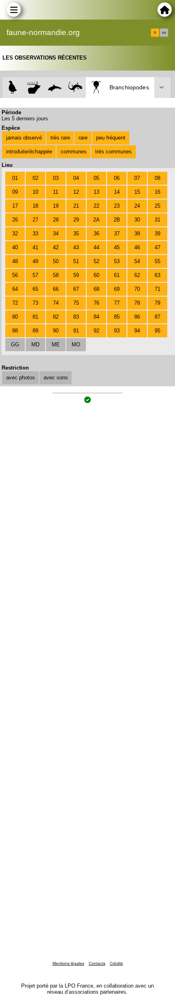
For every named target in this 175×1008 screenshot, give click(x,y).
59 (76, 275)
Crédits (116, 963)
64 (15, 289)
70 (137, 289)
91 (76, 331)
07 (137, 178)
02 (35, 178)
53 (117, 261)
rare (83, 138)
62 (137, 275)
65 (35, 289)
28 (56, 220)
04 (76, 178)
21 (76, 206)
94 (137, 331)
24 (137, 206)
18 (35, 206)
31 (157, 220)
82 (56, 317)
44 (96, 247)
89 (35, 331)
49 (35, 261)
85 (117, 317)
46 (137, 247)
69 (117, 289)
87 (157, 317)
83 (76, 317)
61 (117, 275)
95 (157, 331)
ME (56, 344)
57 (35, 275)
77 (117, 303)
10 (35, 192)
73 (35, 303)
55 (157, 261)
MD (35, 344)
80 (15, 317)
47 (157, 247)
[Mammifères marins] (54, 87)
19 (56, 206)
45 (117, 247)
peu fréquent (110, 138)
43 (76, 247)
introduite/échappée (29, 151)
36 (96, 233)
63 (157, 275)
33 (35, 233)
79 (157, 303)
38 (137, 233)
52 (96, 261)
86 (137, 317)
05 (96, 178)
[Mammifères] (34, 87)
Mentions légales (68, 963)
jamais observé (24, 138)
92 (96, 331)
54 (137, 261)
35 (76, 233)
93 (117, 331)
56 (15, 275)
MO (76, 344)
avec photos (20, 377)
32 (15, 233)
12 (76, 192)
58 (56, 275)
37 (117, 233)
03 (56, 178)
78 (137, 303)
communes (74, 151)
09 (15, 192)
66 (56, 289)
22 (96, 206)
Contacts (97, 963)
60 (96, 275)
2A (96, 220)
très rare (60, 138)
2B (117, 220)
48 (15, 261)
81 (35, 317)
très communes (113, 151)
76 (96, 303)
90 (56, 331)
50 (56, 261)
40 (15, 247)
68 (96, 289)
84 (96, 317)
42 (56, 247)
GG (15, 344)
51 (76, 261)
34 (56, 233)
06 (117, 178)
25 (157, 206)
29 (76, 220)
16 (157, 192)
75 (76, 303)
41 (35, 247)
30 (137, 220)
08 (157, 178)
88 (15, 331)
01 (15, 178)
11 (55, 192)
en (164, 33)
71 (157, 289)
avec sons (56, 377)
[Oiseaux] (12, 87)
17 (15, 206)
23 (117, 206)
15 (137, 192)
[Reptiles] (75, 87)
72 (15, 303)
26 (15, 220)
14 (117, 192)
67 (76, 289)
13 (96, 192)
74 (56, 303)
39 (157, 233)
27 (35, 220)
